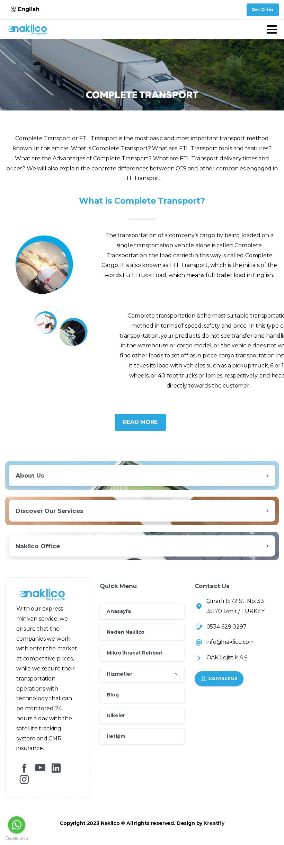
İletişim (116, 736)
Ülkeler (116, 715)
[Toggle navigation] (272, 29)
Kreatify (214, 823)
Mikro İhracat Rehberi (134, 653)
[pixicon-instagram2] (24, 779)
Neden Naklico (125, 632)
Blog (112, 695)
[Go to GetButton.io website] (17, 838)
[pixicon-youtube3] (40, 768)
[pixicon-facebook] (24, 768)
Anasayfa (119, 611)
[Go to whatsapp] (16, 825)
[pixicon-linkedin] (56, 768)
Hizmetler (119, 674)
